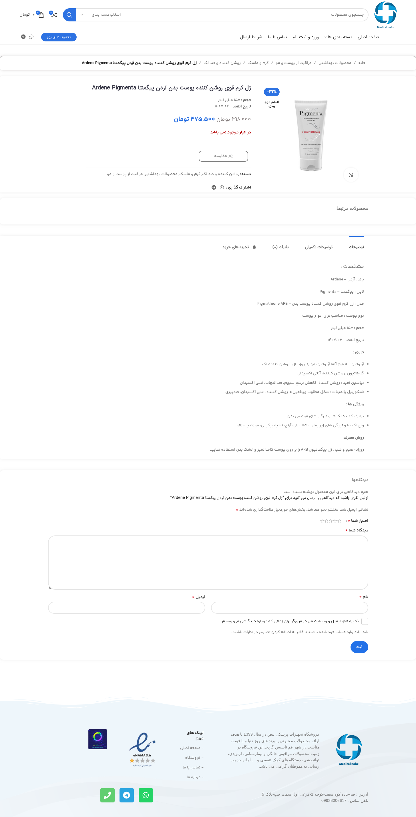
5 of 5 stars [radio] (322, 521)
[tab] (356, 244)
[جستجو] (69, 14)
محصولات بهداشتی (335, 63)
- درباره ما (195, 777)
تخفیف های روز (59, 37)
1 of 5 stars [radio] (339, 521)
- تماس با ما (193, 767)
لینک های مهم (195, 735)
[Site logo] (385, 15)
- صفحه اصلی (192, 748)
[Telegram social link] (23, 37)
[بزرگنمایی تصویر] (351, 175)
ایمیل (198, 597)
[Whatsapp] (146, 795)
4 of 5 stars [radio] (326, 521)
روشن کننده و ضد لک (222, 63)
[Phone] (107, 795)
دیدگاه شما (356, 530)
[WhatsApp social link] (31, 37)
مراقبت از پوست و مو (294, 63)
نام (363, 597)
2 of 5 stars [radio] (335, 521)
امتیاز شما (357, 521)
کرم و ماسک (258, 63)
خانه (361, 63)
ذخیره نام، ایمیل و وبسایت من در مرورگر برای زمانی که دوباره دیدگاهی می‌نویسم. (290, 621)
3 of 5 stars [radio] (331, 521)
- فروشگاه (194, 758)
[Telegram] (127, 795)
